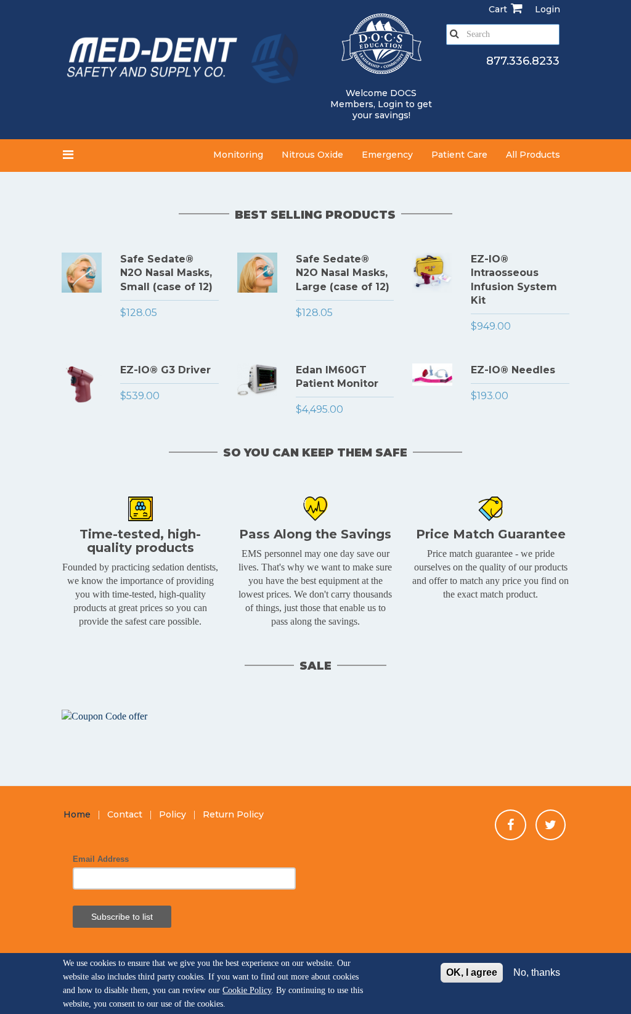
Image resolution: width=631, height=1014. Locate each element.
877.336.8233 (523, 61)
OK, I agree (471, 972)
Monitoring (238, 154)
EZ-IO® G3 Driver (165, 370)
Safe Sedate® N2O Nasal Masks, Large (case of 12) (342, 272)
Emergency (387, 154)
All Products (533, 154)
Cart (498, 9)
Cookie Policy (246, 990)
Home (77, 814)
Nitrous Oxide (312, 154)
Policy (172, 814)
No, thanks (536, 972)
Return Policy (233, 814)
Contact (124, 814)
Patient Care (459, 154)
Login (390, 104)
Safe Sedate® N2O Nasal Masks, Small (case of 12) (166, 272)
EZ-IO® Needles (513, 370)
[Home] (184, 60)
